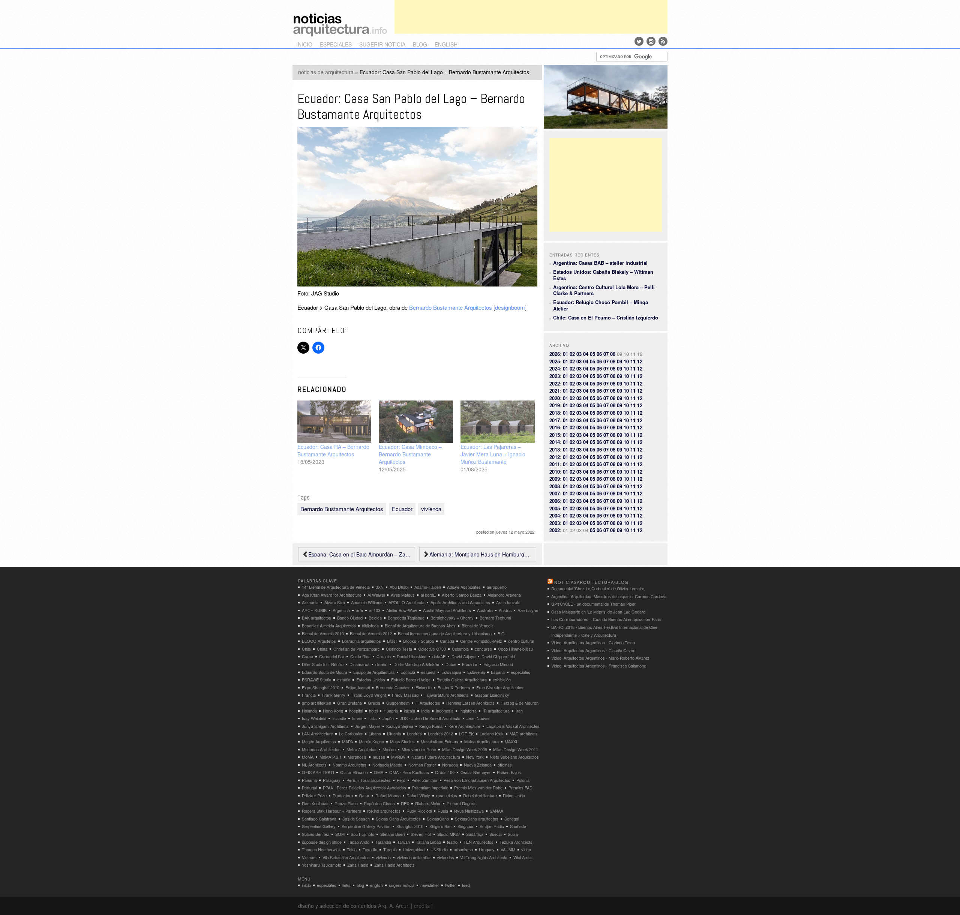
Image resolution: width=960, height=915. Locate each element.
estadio (343, 679)
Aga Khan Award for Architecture (332, 595)
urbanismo (463, 849)
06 (599, 353)
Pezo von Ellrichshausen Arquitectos (477, 780)
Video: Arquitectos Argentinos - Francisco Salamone (598, 666)
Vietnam (309, 857)
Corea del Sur (331, 656)
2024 (554, 368)
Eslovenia (476, 672)
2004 (554, 515)
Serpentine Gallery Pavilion (366, 826)
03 (579, 353)
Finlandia (424, 687)
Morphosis (357, 757)
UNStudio (439, 849)
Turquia (390, 849)
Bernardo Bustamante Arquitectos (450, 307)
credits (422, 905)
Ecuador (402, 509)
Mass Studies (402, 741)
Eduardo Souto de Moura (324, 672)
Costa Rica (360, 656)
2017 (554, 420)
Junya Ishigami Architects (325, 726)
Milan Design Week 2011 (515, 749)
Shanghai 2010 (409, 826)
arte (359, 610)
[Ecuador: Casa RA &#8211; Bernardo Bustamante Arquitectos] (334, 421)
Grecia (374, 703)
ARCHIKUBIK (314, 610)
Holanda (309, 711)
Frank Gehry (333, 695)
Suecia (495, 834)
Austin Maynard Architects (447, 610)
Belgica (375, 618)
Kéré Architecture (464, 726)
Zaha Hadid (357, 865)
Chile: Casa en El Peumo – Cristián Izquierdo (605, 317)
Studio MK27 (448, 834)
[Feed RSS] (663, 41)
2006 (554, 500)
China (322, 649)
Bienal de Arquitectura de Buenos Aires (420, 625)
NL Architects (314, 765)
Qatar (364, 795)
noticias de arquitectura (326, 72)
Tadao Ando (358, 842)
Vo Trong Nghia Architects (483, 857)
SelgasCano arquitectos (476, 819)
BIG (501, 633)
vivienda (431, 509)
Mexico (389, 749)
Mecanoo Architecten (321, 749)
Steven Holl (421, 834)
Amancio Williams (366, 602)
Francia (309, 695)
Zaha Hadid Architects (394, 865)
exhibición (502, 679)
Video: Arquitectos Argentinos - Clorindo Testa (593, 642)
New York (475, 757)
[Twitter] (639, 41)
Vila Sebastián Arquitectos (346, 857)
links (346, 885)
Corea (307, 656)
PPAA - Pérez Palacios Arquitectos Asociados (364, 787)
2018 (554, 412)
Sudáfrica (474, 834)
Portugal (309, 787)
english (446, 44)
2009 (554, 478)
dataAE (439, 656)
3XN (380, 587)
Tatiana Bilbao (428, 842)
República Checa (379, 803)
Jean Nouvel (477, 718)
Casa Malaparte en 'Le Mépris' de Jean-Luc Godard (598, 612)
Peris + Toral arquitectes (368, 780)
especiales (336, 44)
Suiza (513, 834)
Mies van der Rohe (419, 749)
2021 (554, 390)
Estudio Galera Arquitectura (461, 679)
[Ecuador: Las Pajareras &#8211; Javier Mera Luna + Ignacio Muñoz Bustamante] (497, 421)
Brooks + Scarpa (418, 641)
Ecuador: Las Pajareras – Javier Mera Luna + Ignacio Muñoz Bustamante (492, 454)
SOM (340, 834)
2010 (554, 471)
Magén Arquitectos (319, 741)
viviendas (445, 857)
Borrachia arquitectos (361, 641)
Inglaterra (468, 711)
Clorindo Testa (399, 649)
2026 (554, 353)
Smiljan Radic (492, 826)
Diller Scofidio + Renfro (323, 664)
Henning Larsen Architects (470, 703)
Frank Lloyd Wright (368, 695)
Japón (388, 718)
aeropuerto (497, 587)
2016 (554, 427)
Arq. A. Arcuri (394, 905)
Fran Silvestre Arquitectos (500, 687)
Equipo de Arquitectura (373, 672)
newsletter (429, 885)
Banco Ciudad (350, 618)
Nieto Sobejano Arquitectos (514, 757)
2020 (554, 398)
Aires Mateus (403, 595)
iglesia (409, 711)
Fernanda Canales (393, 687)
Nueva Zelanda (478, 765)
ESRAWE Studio (316, 679)
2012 (554, 456)
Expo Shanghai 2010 (320, 687)
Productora (343, 795)
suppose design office (322, 842)
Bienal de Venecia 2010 (323, 633)
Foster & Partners (454, 687)
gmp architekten (316, 703)
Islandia (339, 718)
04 (585, 353)
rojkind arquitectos (383, 811)
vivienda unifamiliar (414, 857)
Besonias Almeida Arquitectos (329, 625)
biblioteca (370, 625)
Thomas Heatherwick (321, 849)
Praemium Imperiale (430, 787)
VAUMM (508, 849)
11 (633, 361)
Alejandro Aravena (504, 595)
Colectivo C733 (432, 649)
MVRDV (398, 757)
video (526, 849)
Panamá (309, 780)
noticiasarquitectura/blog (591, 582)
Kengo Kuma (430, 726)
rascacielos (446, 795)
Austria (505, 610)
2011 (554, 464)
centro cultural (521, 641)
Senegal (511, 819)
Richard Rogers (461, 803)
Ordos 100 (444, 772)
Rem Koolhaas (315, 803)
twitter (450, 885)
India (425, 711)
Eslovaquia (451, 672)
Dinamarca (359, 664)
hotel (373, 711)
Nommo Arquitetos (349, 765)
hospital (356, 711)
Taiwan (403, 842)
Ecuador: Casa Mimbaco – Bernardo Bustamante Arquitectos (410, 454)
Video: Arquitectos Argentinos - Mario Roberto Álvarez (600, 658)
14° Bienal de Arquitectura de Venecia (336, 587)
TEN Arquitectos (479, 842)
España (498, 672)
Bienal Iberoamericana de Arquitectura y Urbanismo (445, 633)
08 (612, 353)
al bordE (428, 595)
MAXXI (511, 741)
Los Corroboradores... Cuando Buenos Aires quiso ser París (606, 619)
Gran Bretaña (349, 703)
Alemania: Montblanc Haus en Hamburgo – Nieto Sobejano (480, 554)
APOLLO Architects (406, 602)
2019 (554, 405)
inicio (304, 44)
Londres (414, 733)
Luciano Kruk (492, 733)
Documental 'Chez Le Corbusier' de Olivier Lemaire (597, 588)
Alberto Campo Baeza (462, 595)
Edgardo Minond (498, 664)
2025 (554, 361)
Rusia (443, 811)
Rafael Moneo (387, 795)
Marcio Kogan (371, 741)
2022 (554, 383)
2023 (554, 376)
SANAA (496, 811)
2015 (554, 434)
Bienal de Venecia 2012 (371, 633)
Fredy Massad (405, 695)
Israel (357, 718)
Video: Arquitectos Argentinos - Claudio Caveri (593, 650)
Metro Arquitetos (361, 749)
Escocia (407, 672)
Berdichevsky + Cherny (452, 618)
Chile (306, 649)
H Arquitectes (428, 703)
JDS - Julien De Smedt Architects (430, 718)
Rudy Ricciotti (419, 811)
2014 (554, 442)
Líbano (375, 733)
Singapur (466, 826)
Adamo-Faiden (427, 587)
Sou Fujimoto (362, 834)
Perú (401, 780)
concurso (483, 649)
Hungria (391, 711)
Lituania (394, 733)
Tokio (352, 849)
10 (626, 361)
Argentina (341, 610)
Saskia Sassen (356, 819)
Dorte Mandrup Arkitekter (416, 664)
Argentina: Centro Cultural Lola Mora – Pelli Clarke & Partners (604, 290)
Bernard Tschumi (495, 618)
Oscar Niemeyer (475, 772)
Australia (485, 610)
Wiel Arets (522, 857)
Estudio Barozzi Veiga (410, 679)
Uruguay (487, 849)
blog (420, 44)
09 (619, 361)
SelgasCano (438, 819)
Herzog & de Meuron (519, 703)
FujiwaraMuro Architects (446, 695)
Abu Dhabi (399, 587)
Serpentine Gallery (319, 826)
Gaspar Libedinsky (492, 695)
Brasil (392, 641)
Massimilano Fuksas (439, 741)
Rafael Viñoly (418, 795)
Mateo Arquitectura (481, 741)
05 (592, 353)
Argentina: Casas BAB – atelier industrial (600, 262)
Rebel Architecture (480, 795)
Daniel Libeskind (411, 656)
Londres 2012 (440, 733)
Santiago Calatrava (319, 819)
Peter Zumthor (424, 780)
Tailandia (383, 842)
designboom (510, 307)
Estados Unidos (370, 679)
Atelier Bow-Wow (401, 610)
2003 (554, 522)
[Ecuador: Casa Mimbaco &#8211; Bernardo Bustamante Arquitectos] (416, 421)
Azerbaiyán (528, 610)
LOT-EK (466, 733)
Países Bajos (509, 772)
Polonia (523, 780)
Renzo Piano (346, 803)
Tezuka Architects (516, 842)
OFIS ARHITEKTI (318, 772)
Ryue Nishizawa (469, 811)
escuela (428, 672)
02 (572, 353)
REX (405, 803)
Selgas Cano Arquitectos (398, 819)
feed (466, 885)
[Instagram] (651, 41)
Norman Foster (422, 765)
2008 (554, 486)
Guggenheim (398, 703)
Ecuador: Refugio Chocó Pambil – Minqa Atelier (600, 305)
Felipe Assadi (357, 687)
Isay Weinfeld (314, 718)
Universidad (413, 849)
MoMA (308, 757)
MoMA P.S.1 (331, 757)
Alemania (310, 602)
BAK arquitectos (316, 618)
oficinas (505, 765)
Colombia (460, 649)
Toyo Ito (370, 849)
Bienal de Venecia (478, 625)
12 (639, 361)
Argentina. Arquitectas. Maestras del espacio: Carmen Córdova (608, 596)
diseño (381, 664)
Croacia (383, 656)
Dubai (451, 664)
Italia (372, 718)
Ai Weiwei (376, 595)
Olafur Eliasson (354, 772)
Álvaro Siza (334, 602)
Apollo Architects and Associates (460, 602)
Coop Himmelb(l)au (515, 649)
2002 (554, 530)
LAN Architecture (317, 733)
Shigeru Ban (440, 826)
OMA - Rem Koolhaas (409, 772)
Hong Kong (333, 711)
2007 (554, 493)
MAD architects (524, 733)
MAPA (347, 741)
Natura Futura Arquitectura (435, 757)
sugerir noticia (382, 44)
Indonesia (444, 711)
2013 (554, 449)
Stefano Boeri (392, 834)
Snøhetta (518, 826)
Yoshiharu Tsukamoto (321, 865)
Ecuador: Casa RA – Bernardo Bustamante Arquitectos (333, 450)
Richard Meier (428, 803)
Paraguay (331, 780)
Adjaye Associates (464, 587)
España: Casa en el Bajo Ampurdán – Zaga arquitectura (359, 554)
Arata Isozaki (508, 602)
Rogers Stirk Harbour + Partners (331, 811)
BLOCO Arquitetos (319, 641)
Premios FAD (520, 787)
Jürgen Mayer (367, 726)
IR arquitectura (496, 711)
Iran (519, 711)
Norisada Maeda (387, 765)
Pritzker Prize (314, 795)
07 (606, 353)
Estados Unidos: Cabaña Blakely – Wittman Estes (603, 274)
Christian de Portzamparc (356, 649)
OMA (378, 772)
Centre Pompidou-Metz (481, 641)
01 (565, 353)
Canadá (447, 641)
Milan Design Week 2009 (464, 749)
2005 (554, 508)
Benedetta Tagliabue (406, 618)
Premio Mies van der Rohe (478, 787)
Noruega (450, 765)
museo (379, 757)
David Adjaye (464, 656)
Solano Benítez (315, 834)
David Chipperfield (498, 656)
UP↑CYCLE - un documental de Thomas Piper (593, 604)
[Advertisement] (531, 17)
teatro (452, 842)
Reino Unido (514, 795)
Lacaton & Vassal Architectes (513, 726)
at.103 (374, 610)
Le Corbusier (351, 733)
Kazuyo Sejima (399, 726)
